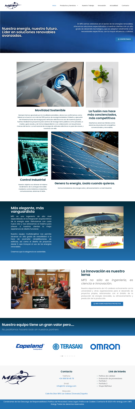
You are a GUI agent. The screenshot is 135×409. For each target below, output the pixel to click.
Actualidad (114, 5)
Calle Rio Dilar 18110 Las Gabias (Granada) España (66, 393)
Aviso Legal (73, 401)
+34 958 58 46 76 (66, 378)
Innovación (102, 5)
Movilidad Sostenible (50, 110)
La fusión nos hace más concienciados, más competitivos (102, 114)
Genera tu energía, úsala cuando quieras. (85, 183)
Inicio (54, 5)
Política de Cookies (87, 401)
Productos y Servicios (68, 5)
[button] (13, 347)
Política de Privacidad (57, 401)
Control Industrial (33, 180)
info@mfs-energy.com (66, 386)
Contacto (125, 5)
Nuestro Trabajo (88, 5)
